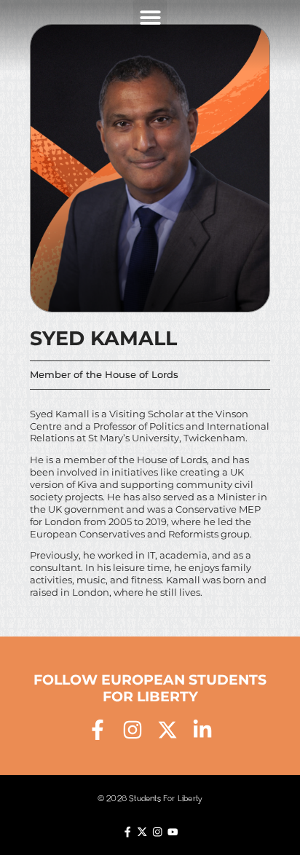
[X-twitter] (167, 730)
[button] (150, 17)
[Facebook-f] (97, 730)
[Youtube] (172, 832)
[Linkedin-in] (202, 730)
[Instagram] (132, 730)
